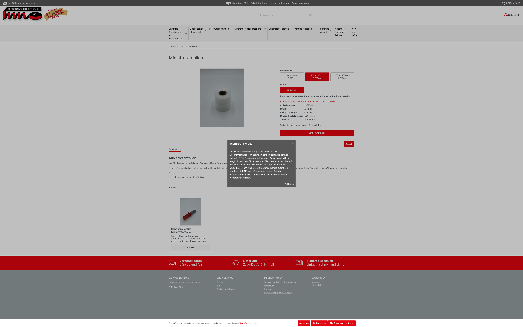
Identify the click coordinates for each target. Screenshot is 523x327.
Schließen (289, 184)
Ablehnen (304, 323)
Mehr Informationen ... (248, 323)
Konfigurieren (319, 323)
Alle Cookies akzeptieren (342, 323)
